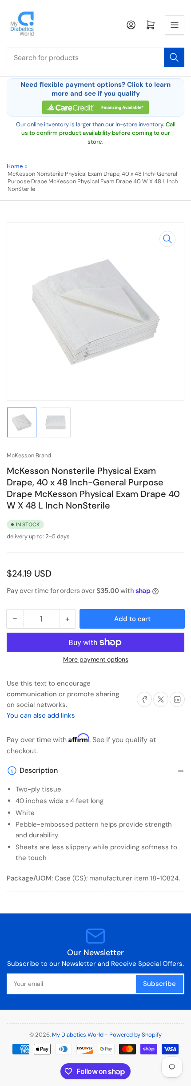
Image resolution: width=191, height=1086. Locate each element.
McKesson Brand (29, 455)
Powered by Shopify (135, 1034)
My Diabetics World (77, 1034)
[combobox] (95, 57)
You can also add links (41, 715)
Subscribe (159, 983)
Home (15, 166)
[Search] (174, 57)
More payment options (95, 659)
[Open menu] (174, 25)
